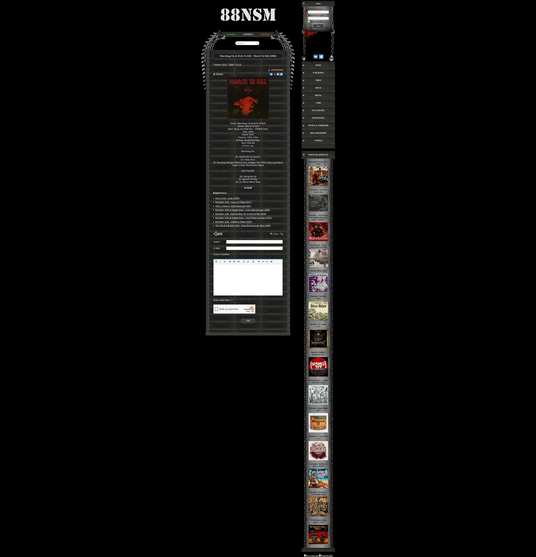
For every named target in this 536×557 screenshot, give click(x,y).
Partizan (219, 74)
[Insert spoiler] (267, 262)
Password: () (316, 15)
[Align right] (238, 262)
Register (318, 9)
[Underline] (224, 262)
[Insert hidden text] (271, 262)
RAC (224, 64)
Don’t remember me (318, 22)
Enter (318, 26)
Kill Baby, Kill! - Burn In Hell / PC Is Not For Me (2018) (240, 214)
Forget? (320, 15)
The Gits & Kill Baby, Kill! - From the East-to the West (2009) (243, 225)
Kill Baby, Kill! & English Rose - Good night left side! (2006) (242, 210)
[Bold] (216, 262)
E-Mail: (311, 9)
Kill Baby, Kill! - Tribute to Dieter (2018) (233, 222)
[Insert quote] (259, 262)
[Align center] (234, 262)
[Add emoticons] (253, 262)
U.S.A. (238, 64)
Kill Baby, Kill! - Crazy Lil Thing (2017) (233, 202)
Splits (231, 64)
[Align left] (230, 262)
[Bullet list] (244, 262)
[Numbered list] (248, 262)
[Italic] (220, 262)
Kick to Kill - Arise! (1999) (227, 198)
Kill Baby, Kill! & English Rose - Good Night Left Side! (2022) (243, 218)
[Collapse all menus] (331, 58)
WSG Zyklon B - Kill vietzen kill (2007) (233, 206)
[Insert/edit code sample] (263, 262)
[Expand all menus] (304, 58)
